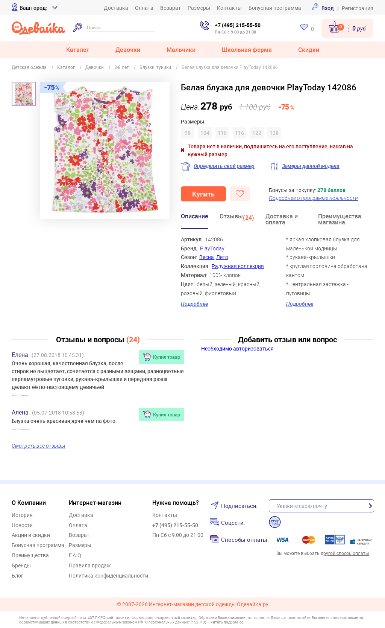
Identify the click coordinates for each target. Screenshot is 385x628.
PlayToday (212, 248)
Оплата (144, 7)
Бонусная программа (275, 7)
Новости (22, 525)
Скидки (308, 50)
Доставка (116, 7)
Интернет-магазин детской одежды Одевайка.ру (208, 604)
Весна (206, 257)
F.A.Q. (76, 555)
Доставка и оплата (281, 219)
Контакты (229, 7)
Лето (222, 257)
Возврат (170, 7)
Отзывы (237, 217)
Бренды (21, 565)
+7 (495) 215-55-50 (238, 25)
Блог (17, 576)
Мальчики (181, 50)
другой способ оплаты (345, 553)
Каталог (77, 50)
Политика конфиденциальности (108, 576)
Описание (194, 216)
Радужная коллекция (238, 266)
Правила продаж (90, 565)
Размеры (199, 7)
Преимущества (30, 555)
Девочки (127, 50)
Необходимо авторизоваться (237, 348)
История (22, 515)
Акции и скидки (31, 535)
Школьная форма (247, 50)
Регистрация (357, 8)
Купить (203, 193)
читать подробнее (227, 622)
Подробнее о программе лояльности (313, 197)
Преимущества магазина (339, 219)
